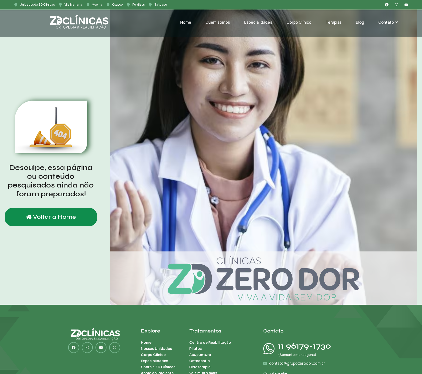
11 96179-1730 (304, 346)
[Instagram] (396, 5)
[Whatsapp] (114, 347)
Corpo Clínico (298, 22)
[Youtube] (406, 5)
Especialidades (258, 22)
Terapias (334, 22)
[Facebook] (387, 5)
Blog (360, 22)
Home (185, 22)
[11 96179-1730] (268, 348)
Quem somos (217, 22)
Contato (386, 22)
